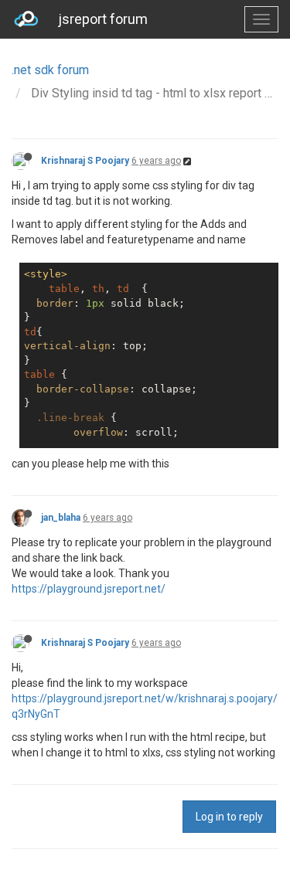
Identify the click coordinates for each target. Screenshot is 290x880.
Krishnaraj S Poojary (85, 160)
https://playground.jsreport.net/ (88, 589)
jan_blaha (60, 517)
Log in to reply (229, 816)
